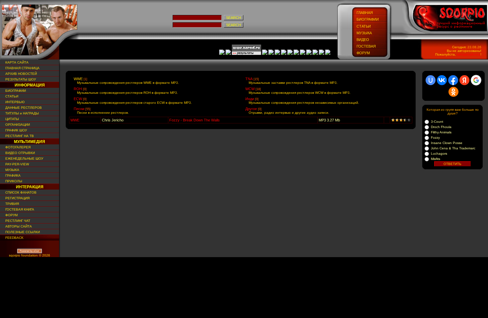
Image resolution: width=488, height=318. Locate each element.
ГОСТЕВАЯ (366, 46)
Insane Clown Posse (446, 143)
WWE (78, 79)
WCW (250, 89)
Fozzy (435, 137)
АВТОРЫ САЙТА (17, 226)
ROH (78, 89)
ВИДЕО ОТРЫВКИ (19, 153)
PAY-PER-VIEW (16, 164)
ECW (78, 99)
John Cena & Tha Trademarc (453, 148)
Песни (79, 109)
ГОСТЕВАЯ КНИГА (18, 209)
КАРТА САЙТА (16, 62)
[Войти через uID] (431, 80)
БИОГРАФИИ (368, 19)
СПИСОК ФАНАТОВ (20, 192)
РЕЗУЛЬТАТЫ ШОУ (19, 79)
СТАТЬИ (364, 26)
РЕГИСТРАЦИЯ (16, 198)
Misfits (435, 159)
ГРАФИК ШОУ (15, 130)
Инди (249, 99)
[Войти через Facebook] (453, 80)
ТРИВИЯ (11, 204)
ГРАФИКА (12, 175)
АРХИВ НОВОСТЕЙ (20, 74)
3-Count (437, 121)
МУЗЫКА (364, 33)
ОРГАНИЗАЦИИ (16, 124)
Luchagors (439, 153)
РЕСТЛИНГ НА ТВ (18, 136)
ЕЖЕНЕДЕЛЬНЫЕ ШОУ (23, 158)
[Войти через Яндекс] (464, 80)
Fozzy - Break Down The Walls (194, 120)
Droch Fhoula (441, 127)
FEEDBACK (13, 237)
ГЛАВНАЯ (365, 13)
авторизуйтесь (468, 54)
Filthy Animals (441, 132)
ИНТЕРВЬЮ (14, 102)
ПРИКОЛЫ (12, 181)
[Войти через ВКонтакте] (442, 80)
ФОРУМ (363, 53)
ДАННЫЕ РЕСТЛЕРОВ (22, 107)
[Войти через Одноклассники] (453, 92)
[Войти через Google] (476, 80)
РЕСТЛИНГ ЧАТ (16, 221)
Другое (251, 109)
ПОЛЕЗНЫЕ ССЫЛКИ (21, 232)
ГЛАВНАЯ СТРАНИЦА (21, 68)
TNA (249, 79)
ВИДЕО (363, 40)
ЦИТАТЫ (11, 119)
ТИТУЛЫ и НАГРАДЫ (21, 113)
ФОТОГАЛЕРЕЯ (17, 147)
